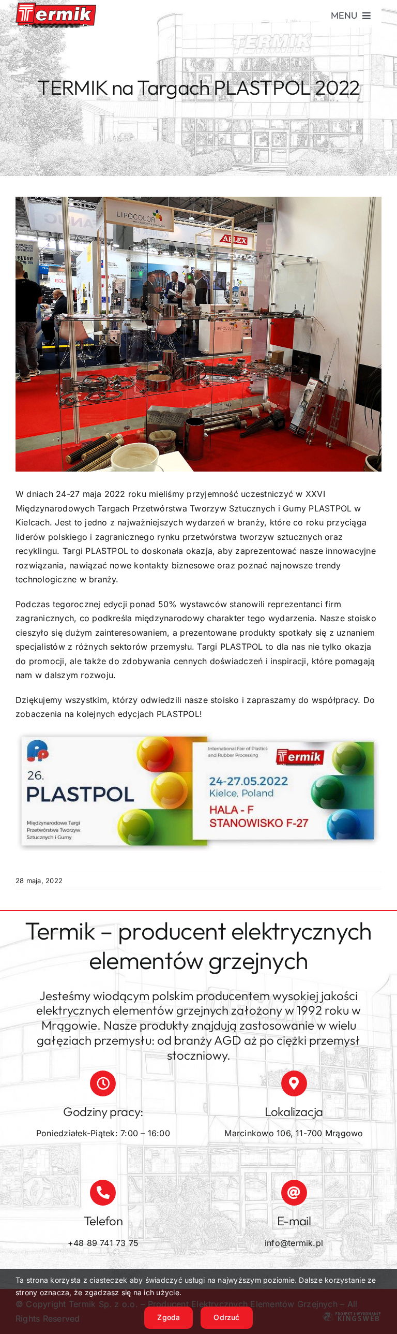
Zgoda (168, 1317)
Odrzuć (226, 1317)
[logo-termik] (56, 7)
